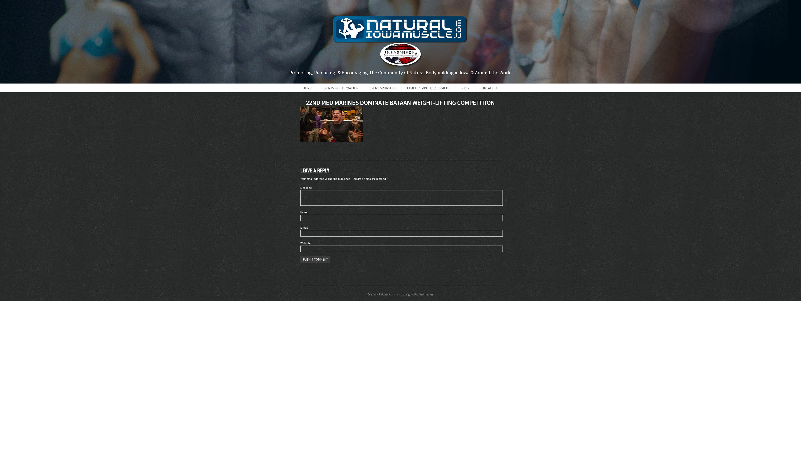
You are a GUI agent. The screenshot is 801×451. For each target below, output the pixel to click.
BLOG (465, 88)
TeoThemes (426, 294)
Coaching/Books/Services (428, 88)
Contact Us (489, 88)
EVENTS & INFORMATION (341, 88)
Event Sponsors (383, 88)
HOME (307, 88)
